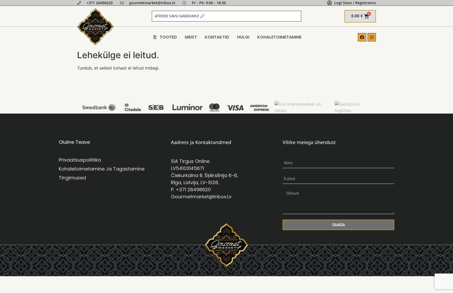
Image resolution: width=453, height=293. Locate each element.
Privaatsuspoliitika (80, 160)
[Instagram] (372, 37)
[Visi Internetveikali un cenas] (303, 110)
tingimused (72, 177)
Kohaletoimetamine (279, 37)
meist (191, 37)
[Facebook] (362, 37)
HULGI (243, 37)
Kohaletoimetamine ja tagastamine (101, 169)
